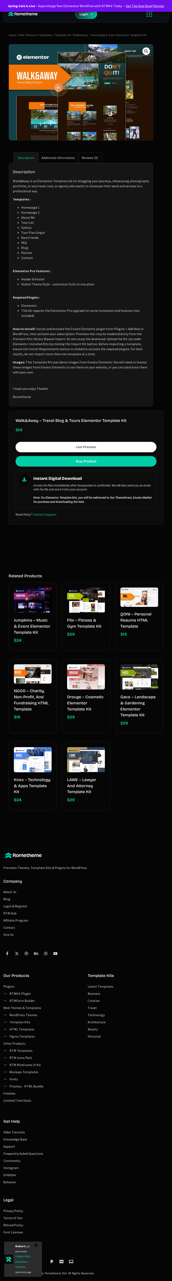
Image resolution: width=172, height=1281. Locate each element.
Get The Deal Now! (139, 6)
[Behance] (36, 953)
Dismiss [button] (158, 6)
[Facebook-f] (7, 953)
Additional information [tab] (58, 158)
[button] (149, 14)
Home (12, 35)
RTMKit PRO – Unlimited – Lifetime (23, 1262)
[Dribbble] (26, 953)
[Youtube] (55, 953)
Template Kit (63, 35)
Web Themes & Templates (35, 35)
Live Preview (86, 447)
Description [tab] (26, 158)
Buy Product (86, 461)
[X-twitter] (17, 953)
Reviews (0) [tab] (90, 158)
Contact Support (45, 514)
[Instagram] (46, 953)
